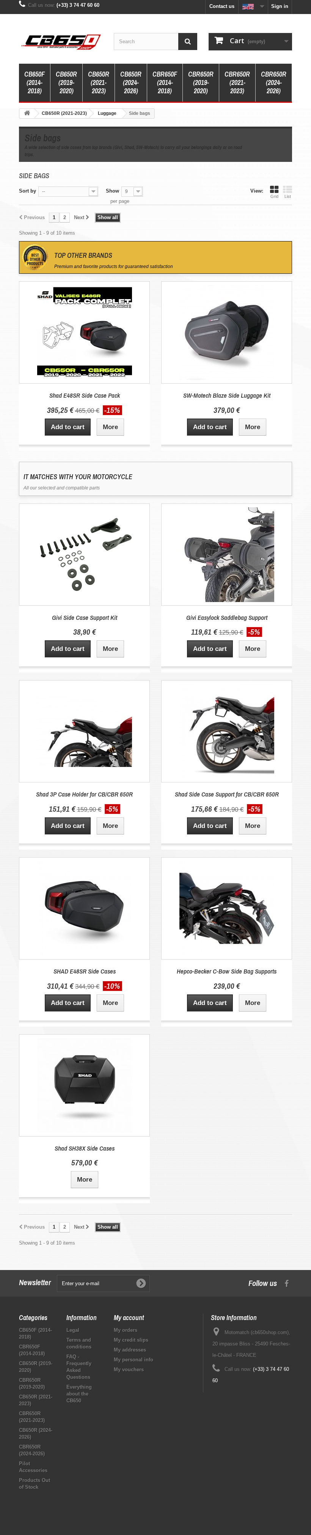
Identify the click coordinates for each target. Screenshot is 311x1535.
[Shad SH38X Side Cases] (84, 1085)
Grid (274, 196)
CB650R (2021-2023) (98, 82)
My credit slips (131, 1340)
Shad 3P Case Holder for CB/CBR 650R (84, 794)
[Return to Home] (27, 113)
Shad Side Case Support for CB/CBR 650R (227, 794)
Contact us (221, 6)
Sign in (279, 6)
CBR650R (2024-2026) (273, 82)
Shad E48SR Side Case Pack (84, 395)
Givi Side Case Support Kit (84, 617)
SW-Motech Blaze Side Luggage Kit (226, 395)
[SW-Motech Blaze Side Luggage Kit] (226, 332)
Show (112, 191)
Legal (72, 1330)
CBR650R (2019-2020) (201, 82)
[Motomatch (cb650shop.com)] (60, 41)
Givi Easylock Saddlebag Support (226, 617)
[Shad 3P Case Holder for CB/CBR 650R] (84, 731)
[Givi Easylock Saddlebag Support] (226, 554)
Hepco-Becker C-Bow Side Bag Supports (226, 971)
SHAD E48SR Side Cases (84, 971)
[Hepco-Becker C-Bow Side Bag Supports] (226, 908)
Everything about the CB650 (79, 1393)
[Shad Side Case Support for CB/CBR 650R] (226, 731)
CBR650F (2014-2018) (164, 82)
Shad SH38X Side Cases (85, 1148)
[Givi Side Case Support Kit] (84, 554)
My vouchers (129, 1369)
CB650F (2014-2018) (34, 82)
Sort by (27, 191)
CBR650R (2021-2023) (237, 82)
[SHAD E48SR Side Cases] (84, 908)
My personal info (133, 1360)
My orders (125, 1330)
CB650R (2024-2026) (130, 82)
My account (129, 1317)
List (287, 196)
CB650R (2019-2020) (66, 82)
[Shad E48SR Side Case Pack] (84, 332)
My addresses (130, 1350)
